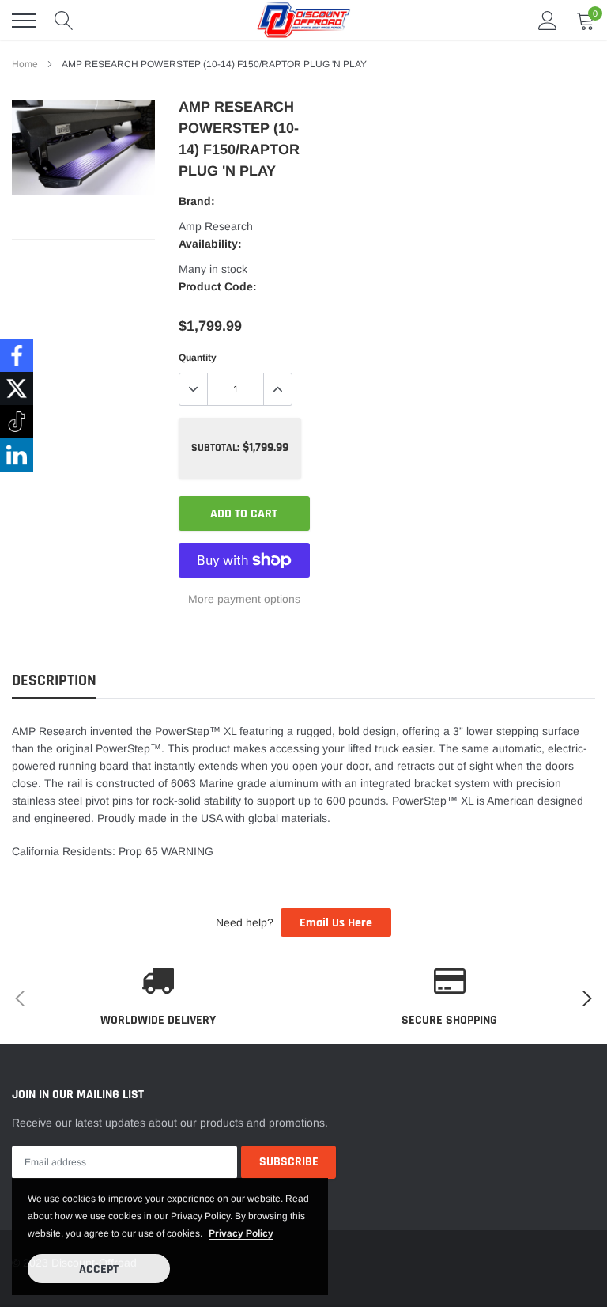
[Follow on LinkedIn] (16, 455)
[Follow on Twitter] (16, 388)
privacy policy (241, 1233)
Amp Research (216, 226)
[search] (64, 20)
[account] (547, 20)
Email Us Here (336, 923)
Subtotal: (215, 447)
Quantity (198, 357)
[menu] (24, 20)
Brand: (197, 201)
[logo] (303, 20)
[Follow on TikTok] (16, 421)
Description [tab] (54, 681)
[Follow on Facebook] (16, 355)
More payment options (244, 599)
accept (99, 1269)
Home (25, 64)
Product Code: (218, 286)
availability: (210, 243)
